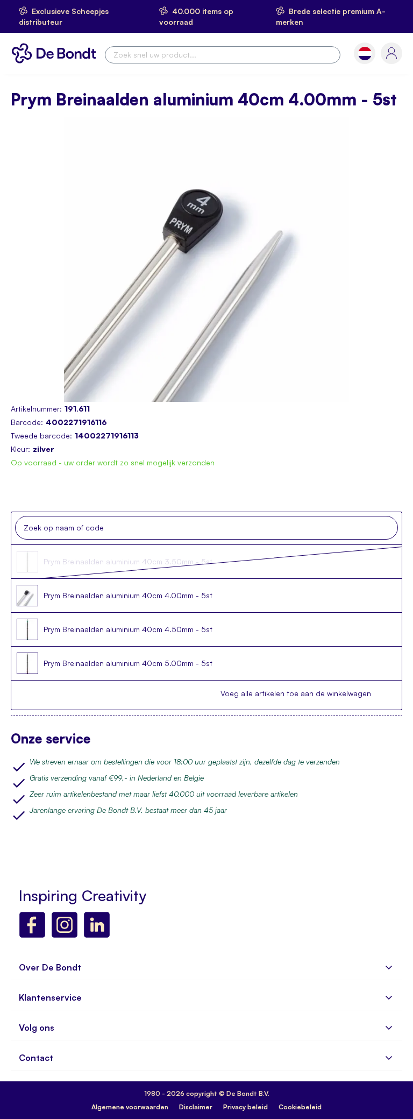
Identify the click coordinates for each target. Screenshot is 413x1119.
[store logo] (56, 53)
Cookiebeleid (300, 1107)
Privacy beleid (245, 1107)
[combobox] (222, 54)
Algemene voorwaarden (129, 1107)
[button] (365, 53)
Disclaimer (195, 1107)
